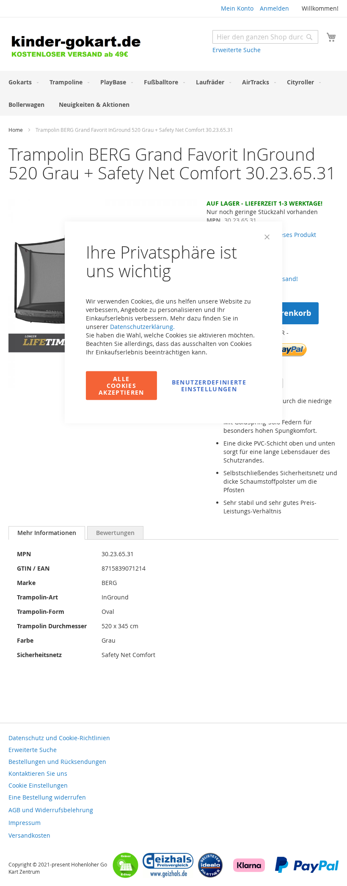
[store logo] (91, 45)
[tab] (46, 533)
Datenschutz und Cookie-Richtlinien (59, 738)
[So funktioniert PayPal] (307, 870)
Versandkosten (29, 835)
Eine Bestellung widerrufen (47, 797)
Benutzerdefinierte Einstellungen (209, 385)
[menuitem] (21, 82)
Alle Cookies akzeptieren (121, 385)
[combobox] (265, 37)
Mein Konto (237, 8)
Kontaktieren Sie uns (37, 773)
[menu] (173, 93)
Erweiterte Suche (236, 50)
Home (15, 129)
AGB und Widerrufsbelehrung (50, 810)
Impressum (24, 823)
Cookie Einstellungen (38, 785)
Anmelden (274, 8)
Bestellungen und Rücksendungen (57, 762)
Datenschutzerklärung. (142, 327)
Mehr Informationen (46, 533)
